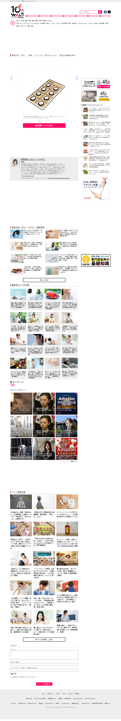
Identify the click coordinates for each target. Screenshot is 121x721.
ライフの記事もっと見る (45, 639)
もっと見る (45, 280)
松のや (96, 23)
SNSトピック (56, 16)
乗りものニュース (32, 703)
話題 (40, 20)
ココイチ (90, 23)
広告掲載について (52, 698)
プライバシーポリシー (90, 698)
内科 (69, 23)
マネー (58, 23)
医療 (17, 26)
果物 (28, 26)
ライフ (44, 16)
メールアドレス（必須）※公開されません (23, 667)
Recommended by (67, 461)
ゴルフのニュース (85, 703)
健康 (26, 20)
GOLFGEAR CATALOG (97, 703)
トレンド (81, 16)
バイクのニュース (65, 703)
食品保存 (43, 23)
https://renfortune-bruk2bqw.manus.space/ (59, 178)
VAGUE (57, 703)
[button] (39, 121)
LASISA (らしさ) (22, 703)
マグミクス (13, 703)
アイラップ (23, 26)
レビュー (49, 20)
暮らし (18, 20)
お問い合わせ (29, 698)
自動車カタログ (75, 703)
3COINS (74, 23)
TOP (32, 16)
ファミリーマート (82, 23)
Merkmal (41, 703)
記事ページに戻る (45, 125)
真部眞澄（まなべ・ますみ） (33, 159)
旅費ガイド (107, 703)
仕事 (29, 20)
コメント (13, 649)
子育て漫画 (64, 23)
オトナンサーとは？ (78, 698)
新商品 (44, 20)
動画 (36, 20)
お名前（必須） (15, 662)
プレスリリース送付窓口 (40, 698)
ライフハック (26, 23)
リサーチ (69, 16)
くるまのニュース (49, 703)
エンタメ (93, 16)
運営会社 (60, 698)
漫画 (33, 20)
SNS (17, 23)
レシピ (53, 23)
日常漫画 (101, 23)
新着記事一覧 (68, 698)
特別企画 (105, 16)
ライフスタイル (35, 23)
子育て (107, 23)
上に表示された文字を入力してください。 (23, 677)
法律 (22, 20)
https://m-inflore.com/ (28, 176)
